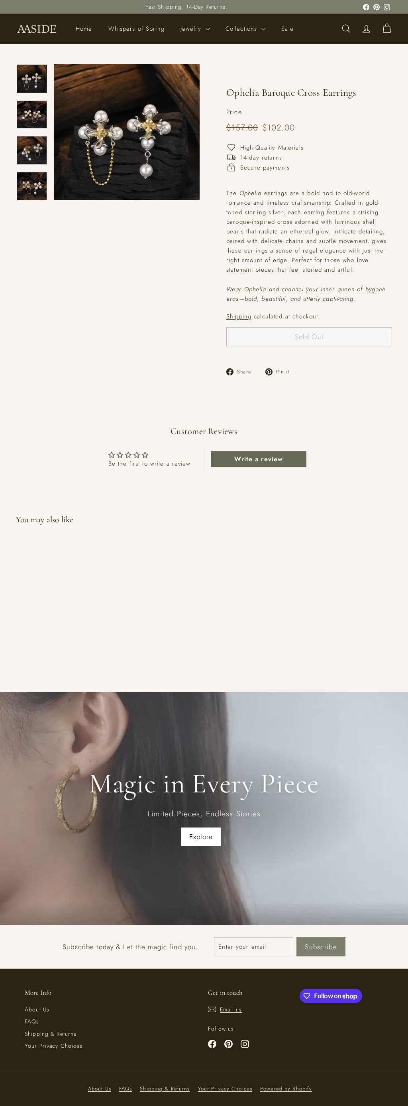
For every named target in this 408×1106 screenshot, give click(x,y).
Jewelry (192, 28)
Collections (243, 28)
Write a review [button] (258, 459)
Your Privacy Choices (54, 1046)
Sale (287, 28)
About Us (37, 1009)
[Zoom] (127, 132)
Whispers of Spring (136, 28)
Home (84, 28)
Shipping (238, 316)
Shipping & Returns (50, 1034)
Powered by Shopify (286, 1088)
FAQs (32, 1021)
